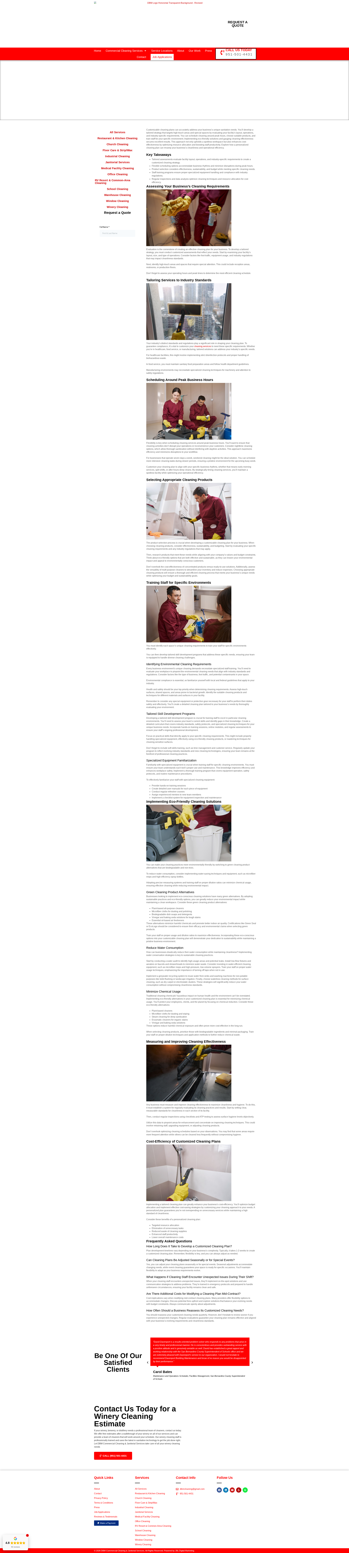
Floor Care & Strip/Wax (117, 150)
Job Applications (162, 56)
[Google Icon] (245, 1489)
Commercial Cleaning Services (124, 50)
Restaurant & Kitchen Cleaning (117, 138)
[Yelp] (238, 1489)
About (180, 50)
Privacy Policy (101, 1498)
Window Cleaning (117, 200)
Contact (141, 56)
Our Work (195, 50)
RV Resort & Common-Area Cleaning (112, 181)
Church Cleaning (117, 144)
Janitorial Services (117, 162)
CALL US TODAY (239, 50)
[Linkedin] (225, 1489)
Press (208, 50)
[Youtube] (232, 1489)
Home (97, 50)
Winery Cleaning (117, 206)
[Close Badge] (27, 1535)
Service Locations (162, 50)
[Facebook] (219, 1489)
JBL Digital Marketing (184, 1550)
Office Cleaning (117, 174)
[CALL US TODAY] (222, 52)
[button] (147, 1362)
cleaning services (202, 346)
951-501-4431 (239, 54)
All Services (117, 132)
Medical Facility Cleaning (117, 168)
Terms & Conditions (103, 1503)
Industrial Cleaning (117, 156)
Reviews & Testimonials (105, 1517)
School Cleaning (117, 188)
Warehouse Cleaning (117, 194)
